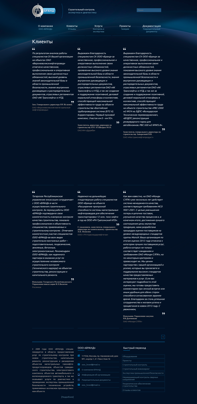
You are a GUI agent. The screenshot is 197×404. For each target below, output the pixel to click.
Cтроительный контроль (135, 365)
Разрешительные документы (96, 380)
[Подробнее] (67, 397)
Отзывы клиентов (131, 390)
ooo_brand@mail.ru (91, 364)
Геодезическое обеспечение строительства (137, 385)
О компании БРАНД (91, 370)
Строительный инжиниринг (136, 369)
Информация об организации (96, 375)
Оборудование (130, 356)
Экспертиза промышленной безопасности (143, 373)
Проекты (127, 360)
